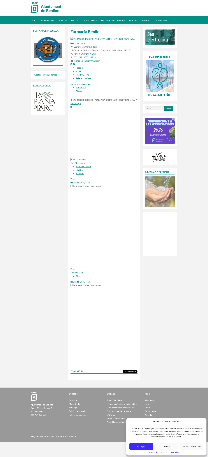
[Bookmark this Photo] (71, 107)
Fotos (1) (80, 67)
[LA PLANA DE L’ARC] (44, 101)
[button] (36, 50)
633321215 (90, 57)
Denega (166, 446)
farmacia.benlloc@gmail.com (87, 60)
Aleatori (79, 91)
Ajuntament (47, 20)
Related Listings (83, 78)
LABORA (111, 415)
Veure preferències (191, 446)
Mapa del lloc (75, 404)
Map (87, 182)
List (75, 182)
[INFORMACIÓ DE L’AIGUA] (160, 191)
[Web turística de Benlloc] (159, 157)
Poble (74, 20)
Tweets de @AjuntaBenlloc (45, 75)
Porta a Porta (160, 20)
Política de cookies (156, 452)
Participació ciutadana (113, 20)
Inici (34, 20)
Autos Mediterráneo (116, 418)
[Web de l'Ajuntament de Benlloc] (46, 8)
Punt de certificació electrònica (120, 407)
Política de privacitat (174, 452)
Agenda (145, 20)
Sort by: (80, 84)
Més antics (81, 87)
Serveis (63, 20)
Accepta (141, 446)
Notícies (133, 20)
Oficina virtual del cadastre (119, 411)
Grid (81, 182)
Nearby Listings (83, 74)
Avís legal (73, 407)
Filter (73, 179)
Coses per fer (90, 20)
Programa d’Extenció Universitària (122, 404)
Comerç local (79, 43)
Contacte (73, 400)
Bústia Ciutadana (114, 400)
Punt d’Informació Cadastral (119, 422)
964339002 (90, 53)
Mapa (78, 71)
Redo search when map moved (86, 186)
